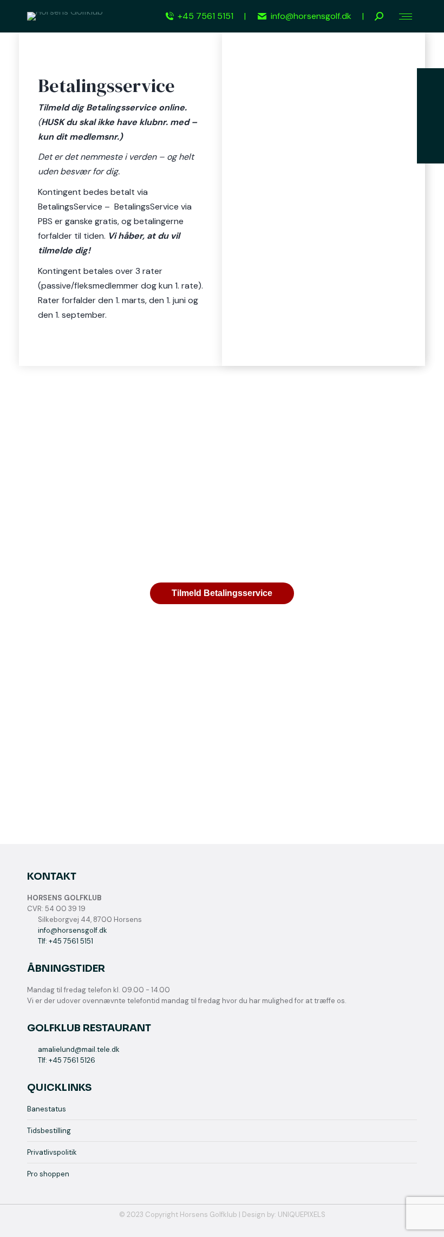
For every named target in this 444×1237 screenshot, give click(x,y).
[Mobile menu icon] (405, 16)
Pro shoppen (48, 1174)
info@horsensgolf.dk (311, 16)
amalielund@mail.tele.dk (79, 1049)
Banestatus (46, 1109)
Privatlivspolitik (52, 1152)
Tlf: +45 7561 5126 (66, 1060)
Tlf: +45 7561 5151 (65, 941)
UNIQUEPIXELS (301, 1214)
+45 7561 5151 (205, 16)
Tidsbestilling (49, 1130)
